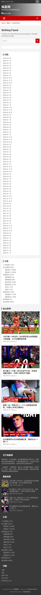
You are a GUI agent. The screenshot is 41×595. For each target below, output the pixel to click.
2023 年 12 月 (7, 137)
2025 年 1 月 (7, 105)
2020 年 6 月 (7, 240)
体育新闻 (6, 275)
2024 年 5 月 (7, 125)
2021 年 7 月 (7, 208)
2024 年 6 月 (7, 122)
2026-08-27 (6, 410)
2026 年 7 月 (7, 61)
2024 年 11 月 (7, 110)
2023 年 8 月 (7, 147)
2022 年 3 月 (7, 189)
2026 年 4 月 (7, 68)
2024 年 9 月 (7, 115)
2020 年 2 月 (7, 250)
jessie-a (14, 341)
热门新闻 (6, 267)
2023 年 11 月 (7, 139)
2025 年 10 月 (7, 83)
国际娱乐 (8, 297)
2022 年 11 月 (7, 169)
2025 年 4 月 (7, 98)
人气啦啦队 (6, 265)
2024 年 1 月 (7, 135)
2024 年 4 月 (7, 127)
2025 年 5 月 (7, 95)
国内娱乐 (8, 294)
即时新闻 (6, 299)
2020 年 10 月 (7, 231)
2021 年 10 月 (7, 201)
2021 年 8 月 (7, 206)
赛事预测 (8, 280)
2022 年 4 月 (7, 186)
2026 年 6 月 (7, 63)
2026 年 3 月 (7, 71)
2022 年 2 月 (7, 191)
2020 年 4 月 (7, 245)
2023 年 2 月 (7, 162)
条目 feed (4, 575)
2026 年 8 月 (7, 58)
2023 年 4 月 (7, 157)
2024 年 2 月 (7, 132)
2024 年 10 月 (7, 112)
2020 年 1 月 (7, 253)
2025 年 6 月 (7, 93)
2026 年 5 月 (7, 66)
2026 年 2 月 (7, 73)
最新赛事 (8, 277)
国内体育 (8, 282)
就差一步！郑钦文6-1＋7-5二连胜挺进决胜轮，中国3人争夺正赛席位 (23, 499)
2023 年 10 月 (7, 142)
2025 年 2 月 (7, 103)
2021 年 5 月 (7, 213)
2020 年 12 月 (7, 226)
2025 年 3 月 (7, 100)
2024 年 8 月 (7, 117)
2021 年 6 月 (7, 211)
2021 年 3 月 (7, 218)
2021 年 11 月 (7, 199)
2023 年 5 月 (7, 154)
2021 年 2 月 (7, 221)
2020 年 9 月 (7, 233)
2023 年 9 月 (7, 144)
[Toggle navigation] (4, 18)
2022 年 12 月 (7, 167)
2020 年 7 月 (7, 238)
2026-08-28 (6, 341)
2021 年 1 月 (7, 223)
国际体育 (8, 284)
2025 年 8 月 (7, 88)
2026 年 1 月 (7, 75)
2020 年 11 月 (7, 228)
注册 (2, 570)
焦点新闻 (6, 302)
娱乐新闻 (6, 292)
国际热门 (8, 272)
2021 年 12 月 (7, 196)
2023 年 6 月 (7, 152)
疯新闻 (5, 7)
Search (38, 41)
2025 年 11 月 (7, 80)
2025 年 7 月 (7, 90)
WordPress (27, 592)
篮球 (6, 289)
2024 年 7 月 (7, 120)
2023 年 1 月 (7, 164)
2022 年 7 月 (7, 179)
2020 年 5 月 (7, 243)
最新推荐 (7, 476)
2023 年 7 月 (7, 149)
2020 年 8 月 (7, 236)
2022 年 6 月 (7, 181)
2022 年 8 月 (7, 176)
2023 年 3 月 (7, 159)
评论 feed (4, 578)
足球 (6, 287)
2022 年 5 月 (7, 184)
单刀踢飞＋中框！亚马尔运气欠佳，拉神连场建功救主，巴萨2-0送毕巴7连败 (23, 490)
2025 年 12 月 (7, 78)
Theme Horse (32, 589)
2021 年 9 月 (7, 204)
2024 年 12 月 (7, 107)
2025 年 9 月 (7, 85)
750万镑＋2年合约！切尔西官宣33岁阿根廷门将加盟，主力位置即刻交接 (24, 482)
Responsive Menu (37, 1)
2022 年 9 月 (7, 174)
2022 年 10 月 (7, 171)
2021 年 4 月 (7, 216)
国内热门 (8, 270)
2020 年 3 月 (7, 248)
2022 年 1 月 (7, 194)
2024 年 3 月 (7, 130)
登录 (2, 573)
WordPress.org (6, 581)
